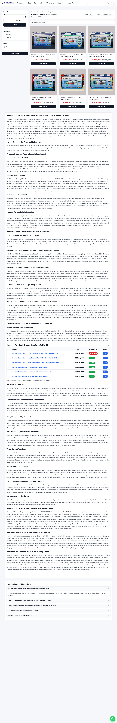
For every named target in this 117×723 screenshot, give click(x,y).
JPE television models (62, 315)
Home (33, 12)
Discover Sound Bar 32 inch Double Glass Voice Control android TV (34, 353)
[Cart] (113, 3)
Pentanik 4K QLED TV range (84, 313)
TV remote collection (79, 460)
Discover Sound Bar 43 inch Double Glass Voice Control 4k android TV (35, 363)
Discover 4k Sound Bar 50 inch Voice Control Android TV (31, 367)
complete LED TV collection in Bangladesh (20, 138)
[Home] (8, 3)
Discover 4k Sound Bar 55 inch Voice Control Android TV (31, 372)
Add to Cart (43, 64)
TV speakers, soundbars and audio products (71, 225)
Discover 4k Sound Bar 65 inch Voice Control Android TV (31, 376)
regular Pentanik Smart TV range (33, 206)
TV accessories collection (68, 445)
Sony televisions (40, 315)
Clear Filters (15, 54)
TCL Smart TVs (74, 315)
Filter (15, 25)
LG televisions (86, 315)
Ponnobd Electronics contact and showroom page (93, 545)
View (105, 353)
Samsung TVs (49, 315)
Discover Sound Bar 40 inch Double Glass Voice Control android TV (34, 358)
